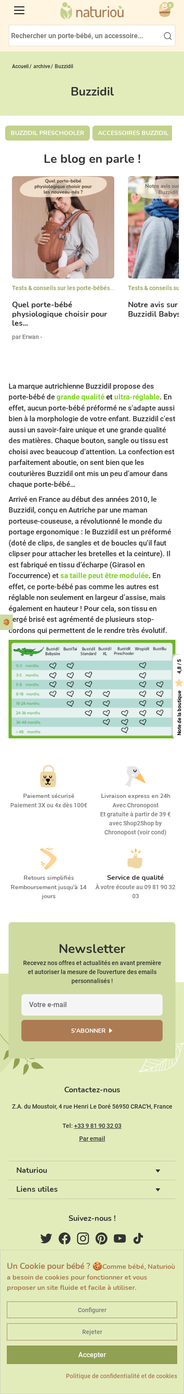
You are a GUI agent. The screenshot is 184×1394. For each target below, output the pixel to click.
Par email (92, 1138)
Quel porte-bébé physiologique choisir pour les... (59, 314)
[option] (63, 265)
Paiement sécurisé (48, 796)
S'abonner (88, 1031)
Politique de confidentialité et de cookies (121, 1376)
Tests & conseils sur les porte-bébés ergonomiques (81, 288)
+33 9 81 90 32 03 (98, 1125)
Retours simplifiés (49, 878)
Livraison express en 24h (135, 796)
